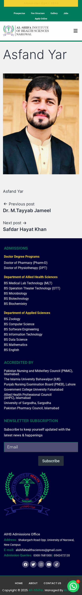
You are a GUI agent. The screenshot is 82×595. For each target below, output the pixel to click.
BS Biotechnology (16, 298)
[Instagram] (41, 564)
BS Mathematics (15, 345)
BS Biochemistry (15, 304)
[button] (75, 31)
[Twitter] (33, 564)
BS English (11, 350)
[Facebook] (25, 564)
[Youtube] (48, 564)
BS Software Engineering (21, 329)
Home (19, 583)
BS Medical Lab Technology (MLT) (28, 283)
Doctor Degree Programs (21, 256)
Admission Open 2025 (41, 3)
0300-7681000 (42, 555)
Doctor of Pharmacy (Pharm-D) (26, 263)
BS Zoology (12, 319)
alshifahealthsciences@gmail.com (39, 550)
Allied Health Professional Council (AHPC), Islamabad (28, 396)
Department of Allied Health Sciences (31, 277)
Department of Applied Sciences (27, 313)
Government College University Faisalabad (33, 389)
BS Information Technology (23, 334)
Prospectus (19, 13)
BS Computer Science (19, 324)
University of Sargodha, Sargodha (27, 403)
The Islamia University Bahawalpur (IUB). (32, 379)
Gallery (54, 13)
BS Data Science (15, 339)
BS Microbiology (15, 293)
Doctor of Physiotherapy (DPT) (25, 268)
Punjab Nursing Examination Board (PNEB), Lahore (39, 384)
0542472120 (62, 555)
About (33, 583)
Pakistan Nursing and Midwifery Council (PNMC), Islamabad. (38, 372)
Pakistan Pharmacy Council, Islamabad (31, 408)
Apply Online (41, 18)
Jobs (65, 13)
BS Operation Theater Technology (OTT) (32, 288)
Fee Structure (38, 13)
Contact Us (52, 583)
